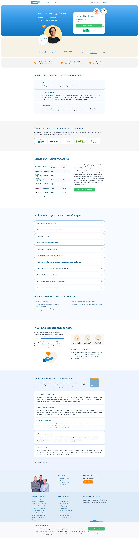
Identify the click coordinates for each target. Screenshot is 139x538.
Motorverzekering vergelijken (38, 508)
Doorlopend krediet (64, 503)
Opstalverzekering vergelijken (39, 510)
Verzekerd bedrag (80, 19)
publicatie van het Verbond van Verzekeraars (52, 338)
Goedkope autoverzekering (38, 501)
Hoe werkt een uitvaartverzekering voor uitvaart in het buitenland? (50, 310)
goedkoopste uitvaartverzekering (51, 387)
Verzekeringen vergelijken (38, 499)
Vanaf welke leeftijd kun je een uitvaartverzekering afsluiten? (87, 304)
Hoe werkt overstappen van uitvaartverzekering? (83, 301)
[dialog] (69, 530)
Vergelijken (47, 2)
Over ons (57, 2)
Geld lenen (62, 499)
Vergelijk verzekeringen (88, 25)
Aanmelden (87, 482)
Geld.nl (35, 2)
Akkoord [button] (95, 528)
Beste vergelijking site (96, 11)
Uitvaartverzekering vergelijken (39, 515)
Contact (61, 480)
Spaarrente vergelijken (65, 512)
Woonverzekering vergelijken (38, 517)
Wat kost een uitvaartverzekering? (44, 301)
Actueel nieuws (63, 484)
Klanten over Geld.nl (64, 482)
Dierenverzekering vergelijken (39, 503)
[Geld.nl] (35, 462)
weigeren (82, 533)
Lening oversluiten (64, 508)
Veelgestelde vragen (64, 478)
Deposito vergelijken (64, 515)
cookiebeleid (61, 533)
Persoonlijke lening (64, 501)
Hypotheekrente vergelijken (66, 510)
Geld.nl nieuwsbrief (89, 475)
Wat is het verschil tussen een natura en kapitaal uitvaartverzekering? (48, 305)
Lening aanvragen (64, 506)
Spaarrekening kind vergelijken (67, 517)
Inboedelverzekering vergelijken (39, 506)
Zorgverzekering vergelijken (38, 519)
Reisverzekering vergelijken (38, 512)
